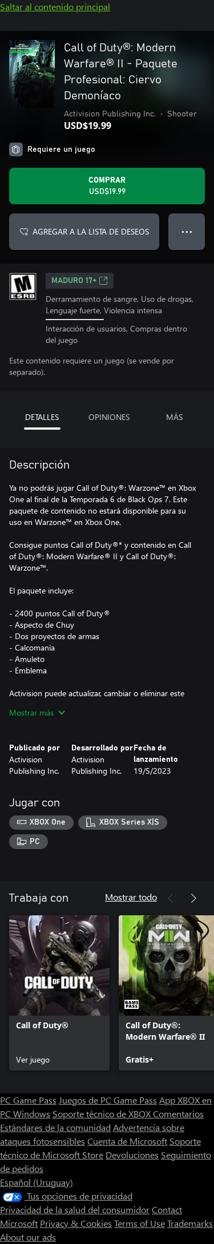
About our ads (28, 1237)
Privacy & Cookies (76, 1223)
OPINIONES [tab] (109, 416)
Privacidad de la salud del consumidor (75, 1209)
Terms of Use (139, 1223)
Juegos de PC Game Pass (108, 1100)
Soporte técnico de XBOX (103, 1114)
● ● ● (186, 231)
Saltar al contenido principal (55, 7)
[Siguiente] (193, 898)
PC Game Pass (28, 1100)
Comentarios (178, 1114)
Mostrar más (31, 712)
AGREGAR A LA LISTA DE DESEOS (91, 231)
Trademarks (190, 1223)
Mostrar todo (131, 897)
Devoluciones (132, 1155)
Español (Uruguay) (36, 1182)
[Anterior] (170, 898)
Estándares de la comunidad (55, 1127)
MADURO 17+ (73, 281)
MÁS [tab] (174, 416)
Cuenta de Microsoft (127, 1141)
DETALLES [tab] (42, 416)
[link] (59, 993)
